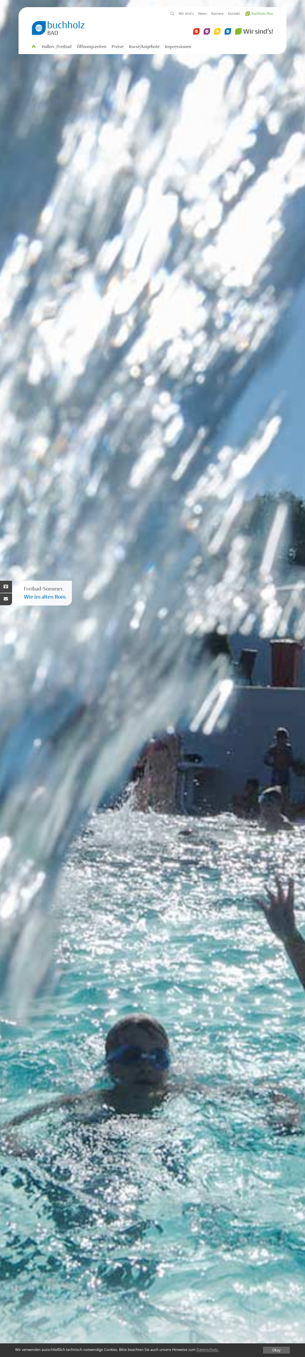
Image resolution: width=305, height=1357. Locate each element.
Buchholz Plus (262, 13)
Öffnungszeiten (91, 46)
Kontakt (234, 13)
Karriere (217, 13)
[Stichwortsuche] (172, 13)
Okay (276, 1350)
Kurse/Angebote (144, 46)
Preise (117, 46)
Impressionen (178, 46)
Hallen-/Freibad (56, 46)
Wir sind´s (186, 13)
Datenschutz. (207, 1349)
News (202, 13)
